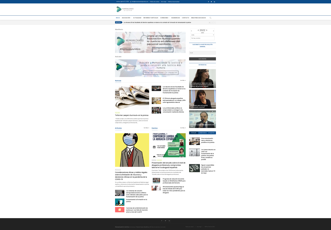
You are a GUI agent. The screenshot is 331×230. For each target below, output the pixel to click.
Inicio (118, 17)
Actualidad (137, 17)
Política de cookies (154, 1)
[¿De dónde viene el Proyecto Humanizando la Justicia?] (202, 99)
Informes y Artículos (150, 17)
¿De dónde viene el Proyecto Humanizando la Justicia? (199, 106)
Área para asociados (198, 17)
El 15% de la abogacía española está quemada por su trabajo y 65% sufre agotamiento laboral (150, 22)
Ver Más (182, 80)
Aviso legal (163, 1)
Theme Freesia (139, 227)
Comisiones (164, 17)
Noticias (117, 112)
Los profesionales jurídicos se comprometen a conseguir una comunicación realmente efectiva (173, 110)
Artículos (118, 169)
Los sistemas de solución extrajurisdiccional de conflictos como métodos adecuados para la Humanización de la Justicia (137, 194)
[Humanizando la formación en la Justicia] (119, 202)
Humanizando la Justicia (122, 227)
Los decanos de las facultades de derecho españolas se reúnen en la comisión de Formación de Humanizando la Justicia (174, 90)
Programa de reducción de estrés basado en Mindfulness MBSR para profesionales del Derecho (174, 181)
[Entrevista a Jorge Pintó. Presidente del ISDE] (202, 119)
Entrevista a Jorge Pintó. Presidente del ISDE (202, 125)
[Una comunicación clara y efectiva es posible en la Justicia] (194, 138)
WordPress (146, 227)
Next (215, 22)
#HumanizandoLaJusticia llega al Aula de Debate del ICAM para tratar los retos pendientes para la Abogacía (174, 190)
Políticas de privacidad (173, 1)
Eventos (154, 159)
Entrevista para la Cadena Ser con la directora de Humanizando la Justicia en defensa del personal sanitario (202, 84)
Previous (212, 22)
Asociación (126, 17)
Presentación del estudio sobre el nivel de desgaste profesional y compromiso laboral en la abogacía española (168, 165)
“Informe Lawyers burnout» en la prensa (131, 115)
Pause (210, 23)
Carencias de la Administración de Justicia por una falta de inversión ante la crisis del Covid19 (137, 210)
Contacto (185, 17)
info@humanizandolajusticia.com (140, 1)
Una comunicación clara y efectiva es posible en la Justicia (207, 140)
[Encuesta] (150, 68)
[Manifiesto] (150, 33)
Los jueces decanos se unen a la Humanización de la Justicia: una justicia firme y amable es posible (208, 154)
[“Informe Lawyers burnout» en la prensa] (132, 98)
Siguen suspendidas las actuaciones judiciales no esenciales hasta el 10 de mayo (208, 169)
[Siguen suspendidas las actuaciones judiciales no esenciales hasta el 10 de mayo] (194, 165)
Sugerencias (175, 17)
